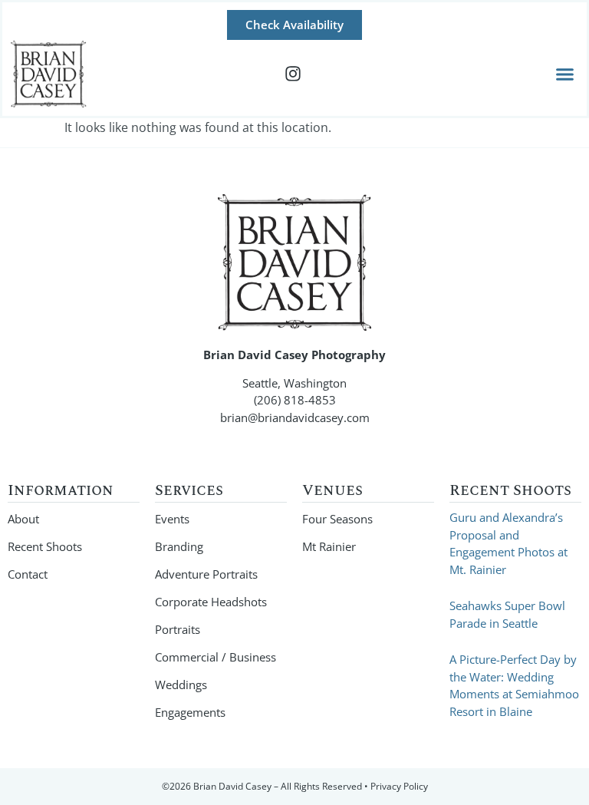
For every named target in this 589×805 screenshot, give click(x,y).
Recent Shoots (45, 546)
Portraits (177, 629)
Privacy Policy (399, 786)
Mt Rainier (329, 546)
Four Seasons (337, 518)
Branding (179, 546)
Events (172, 518)
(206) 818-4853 (295, 399)
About (23, 518)
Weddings (181, 684)
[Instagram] (293, 74)
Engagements (190, 712)
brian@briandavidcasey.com (295, 417)
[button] (565, 74)
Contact (28, 574)
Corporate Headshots (211, 601)
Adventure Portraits (206, 574)
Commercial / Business (215, 657)
